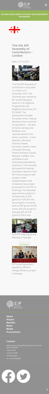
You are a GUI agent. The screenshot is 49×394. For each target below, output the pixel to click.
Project (10, 319)
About (10, 316)
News (9, 325)
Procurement (13, 332)
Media (10, 328)
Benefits (11, 322)
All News (24, 244)
